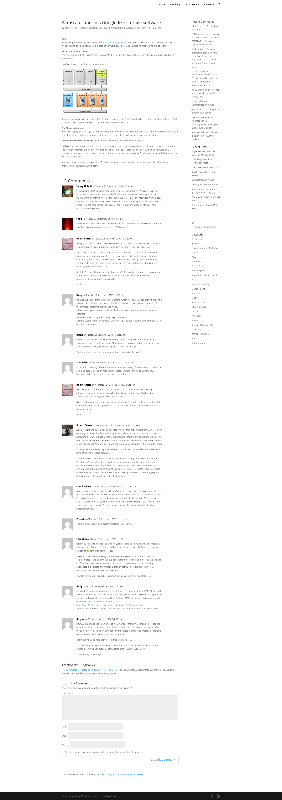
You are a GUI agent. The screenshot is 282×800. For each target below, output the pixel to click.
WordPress (110, 796)
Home (162, 4)
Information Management (204, 275)
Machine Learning (200, 284)
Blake (79, 334)
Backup (195, 243)
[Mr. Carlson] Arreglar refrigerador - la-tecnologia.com (202, 121)
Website (66, 745)
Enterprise (197, 261)
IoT (193, 279)
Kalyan (80, 619)
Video (194, 338)
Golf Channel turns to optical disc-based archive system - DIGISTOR (206, 38)
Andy (79, 586)
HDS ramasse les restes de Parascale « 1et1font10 (88, 669)
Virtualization (198, 343)
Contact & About (192, 4)
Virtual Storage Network (116, 42)
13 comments (154, 27)
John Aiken (197, 109)
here (129, 243)
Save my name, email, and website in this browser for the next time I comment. (104, 752)
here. (101, 55)
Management (198, 288)
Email (64, 735)
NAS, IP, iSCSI (198, 302)
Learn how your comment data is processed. (122, 774)
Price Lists (197, 315)
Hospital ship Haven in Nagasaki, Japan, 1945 (205, 93)
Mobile (195, 297)
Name (65, 726)
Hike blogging (198, 270)
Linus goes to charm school (205, 184)
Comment (67, 693)
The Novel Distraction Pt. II (205, 167)
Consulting (174, 4)
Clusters (128, 27)
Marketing (197, 293)
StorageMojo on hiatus (203, 104)
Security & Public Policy (203, 325)
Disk (194, 257)
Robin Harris (71, 27)
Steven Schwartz (86, 425)
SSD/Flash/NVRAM (200, 334)
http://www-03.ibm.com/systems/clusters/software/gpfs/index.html (109, 605)
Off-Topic (196, 311)
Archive (208, 4)
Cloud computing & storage (205, 248)
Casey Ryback (198, 101)
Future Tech (139, 27)
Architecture (117, 27)
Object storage (199, 306)
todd (79, 218)
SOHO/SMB (197, 329)
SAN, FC (195, 320)
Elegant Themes (82, 796)
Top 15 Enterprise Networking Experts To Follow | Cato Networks (203, 75)
